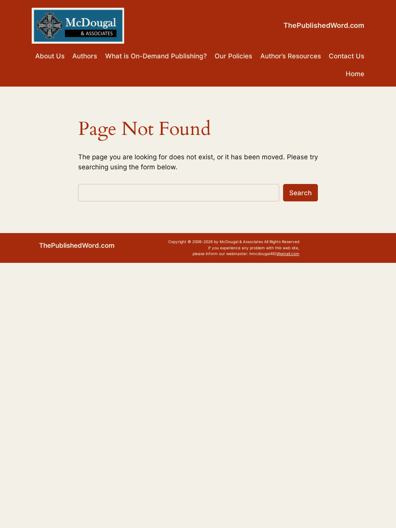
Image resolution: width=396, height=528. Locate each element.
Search (300, 193)
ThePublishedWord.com (323, 25)
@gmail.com (288, 253)
